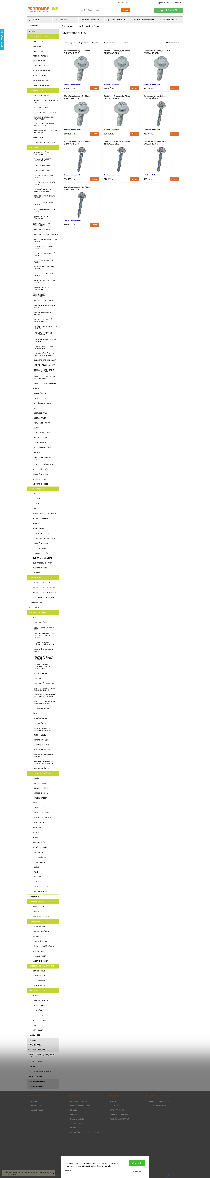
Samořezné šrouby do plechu (43, 756)
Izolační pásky (39, 956)
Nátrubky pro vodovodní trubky (44, 268)
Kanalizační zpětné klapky (45, 171)
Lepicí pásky (38, 1030)
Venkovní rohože (40, 484)
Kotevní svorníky (41, 740)
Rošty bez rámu (40, 413)
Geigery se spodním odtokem (42, 458)
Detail (94, 88)
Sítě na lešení (39, 981)
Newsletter (74, 1115)
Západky (37, 882)
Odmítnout (137, 1171)
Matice (36, 832)
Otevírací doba (37, 1106)
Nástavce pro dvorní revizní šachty (44, 347)
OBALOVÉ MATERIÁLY (37, 991)
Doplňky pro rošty (42, 423)
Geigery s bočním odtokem (45, 464)
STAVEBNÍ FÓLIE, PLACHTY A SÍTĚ (41, 966)
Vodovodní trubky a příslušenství (41, 224)
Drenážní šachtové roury (45, 383)
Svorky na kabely (40, 518)
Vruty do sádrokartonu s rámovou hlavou (45, 689)
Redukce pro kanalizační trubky (44, 197)
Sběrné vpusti (40, 443)
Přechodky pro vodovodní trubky (45, 241)
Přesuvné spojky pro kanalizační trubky (43, 190)
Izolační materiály (41, 95)
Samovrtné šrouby (42, 768)
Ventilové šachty (40, 479)
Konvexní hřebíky (41, 788)
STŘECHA (32, 1040)
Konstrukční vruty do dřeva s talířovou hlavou (46, 643)
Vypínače (37, 499)
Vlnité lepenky (39, 1020)
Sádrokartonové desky (43, 583)
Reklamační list (76, 1128)
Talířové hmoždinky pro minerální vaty (44, 125)
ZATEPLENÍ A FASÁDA (36, 90)
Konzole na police (41, 887)
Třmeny (37, 872)
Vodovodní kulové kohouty (46, 235)
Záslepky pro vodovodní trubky (44, 274)
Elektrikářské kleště (42, 558)
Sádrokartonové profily (44, 588)
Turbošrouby (40, 735)
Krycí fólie (38, 1015)
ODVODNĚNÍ (33, 147)
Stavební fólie (39, 971)
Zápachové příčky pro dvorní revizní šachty (44, 354)
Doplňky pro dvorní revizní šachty (43, 320)
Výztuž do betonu (41, 85)
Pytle (35, 1025)
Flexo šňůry (38, 528)
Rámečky (37, 509)
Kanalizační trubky (42, 166)
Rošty (35, 408)
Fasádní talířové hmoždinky (45, 112)
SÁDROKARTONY (35, 578)
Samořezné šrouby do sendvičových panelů (43, 762)
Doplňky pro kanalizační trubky (44, 210)
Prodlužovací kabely (42, 533)
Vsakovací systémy (41, 469)
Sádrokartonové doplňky (44, 592)
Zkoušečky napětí (40, 553)
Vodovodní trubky (42, 230)
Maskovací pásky (40, 936)
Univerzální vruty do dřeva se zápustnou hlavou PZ (44, 658)
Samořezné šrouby (42, 750)
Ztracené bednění (41, 81)
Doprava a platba (163, 3)
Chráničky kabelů (40, 474)
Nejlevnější (83, 43)
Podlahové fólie (40, 56)
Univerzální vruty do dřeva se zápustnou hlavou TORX (44, 666)
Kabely (36, 523)
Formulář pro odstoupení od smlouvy (85, 1132)
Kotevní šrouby (40, 723)
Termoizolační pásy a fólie (44, 71)
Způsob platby (76, 1123)
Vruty (35, 617)
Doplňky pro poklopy (43, 403)
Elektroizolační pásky (43, 563)
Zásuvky (36, 494)
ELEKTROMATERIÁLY (36, 489)
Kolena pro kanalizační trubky (44, 176)
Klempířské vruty (41, 708)
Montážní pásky (40, 857)
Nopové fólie (39, 51)
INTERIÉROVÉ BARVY (36, 1076)
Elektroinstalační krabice (44, 513)
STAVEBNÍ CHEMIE (35, 602)
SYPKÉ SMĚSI (34, 607)
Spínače (36, 504)
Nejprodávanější (110, 43)
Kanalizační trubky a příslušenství (42, 160)
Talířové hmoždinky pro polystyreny (44, 118)
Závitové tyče (39, 842)
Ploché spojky (40, 862)
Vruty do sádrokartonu (44, 683)
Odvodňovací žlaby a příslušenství (42, 153)
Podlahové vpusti (41, 438)
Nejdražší (95, 43)
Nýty (35, 803)
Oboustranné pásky (41, 931)
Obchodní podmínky (78, 1101)
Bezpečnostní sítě (41, 917)
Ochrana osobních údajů (80, 1106)
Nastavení (68, 1170)
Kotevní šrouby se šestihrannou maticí (43, 729)
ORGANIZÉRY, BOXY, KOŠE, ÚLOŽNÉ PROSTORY (41, 1056)
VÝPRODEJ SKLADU (36, 1086)
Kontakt (178, 3)
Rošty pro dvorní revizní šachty (46, 327)
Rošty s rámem (40, 418)
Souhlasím (138, 1163)
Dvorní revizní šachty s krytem (44, 313)
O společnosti (37, 1110)
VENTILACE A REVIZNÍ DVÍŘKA (39, 1071)
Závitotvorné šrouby (43, 773)
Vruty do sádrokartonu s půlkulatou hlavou (45, 702)
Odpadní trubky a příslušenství (40, 217)
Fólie (35, 995)
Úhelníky (37, 877)
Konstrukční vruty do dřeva (44, 628)
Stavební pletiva (40, 912)
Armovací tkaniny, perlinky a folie (45, 101)
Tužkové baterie (40, 568)
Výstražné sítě (39, 986)
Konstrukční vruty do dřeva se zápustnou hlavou (44, 636)
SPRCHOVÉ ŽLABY (35, 1062)
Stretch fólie (40, 1005)
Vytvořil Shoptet (176, 1175)
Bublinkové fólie (41, 1000)
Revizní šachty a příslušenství (40, 295)
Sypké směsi (38, 137)
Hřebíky (36, 778)
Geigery (36, 452)
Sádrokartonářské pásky (44, 946)
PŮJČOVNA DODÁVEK (36, 1081)
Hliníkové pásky (40, 926)
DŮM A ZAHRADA (34, 1045)
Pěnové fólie (39, 1010)
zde (109, 1166)
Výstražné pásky (40, 961)
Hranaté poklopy (41, 393)
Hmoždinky (37, 827)
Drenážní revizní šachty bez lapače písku (44, 371)
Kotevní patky (40, 852)
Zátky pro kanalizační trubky (43, 204)
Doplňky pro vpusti (42, 448)
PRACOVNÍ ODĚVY (35, 1035)
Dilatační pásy (39, 61)
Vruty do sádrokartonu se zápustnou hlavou (44, 696)
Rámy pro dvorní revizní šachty (45, 340)
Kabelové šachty (40, 548)
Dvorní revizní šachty (43, 301)
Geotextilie (38, 41)
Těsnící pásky (39, 951)
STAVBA (32, 31)
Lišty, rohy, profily (41, 107)
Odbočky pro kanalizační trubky (44, 183)
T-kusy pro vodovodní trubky (43, 261)
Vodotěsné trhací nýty (44, 818)
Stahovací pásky (40, 892)
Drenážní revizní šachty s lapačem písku (45, 377)
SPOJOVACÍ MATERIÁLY (37, 612)
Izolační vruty (40, 673)
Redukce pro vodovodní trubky (44, 254)
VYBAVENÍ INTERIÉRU (36, 1050)
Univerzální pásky (41, 941)
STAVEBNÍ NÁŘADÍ (35, 897)
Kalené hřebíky (40, 783)
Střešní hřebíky (40, 798)
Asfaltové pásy (39, 76)
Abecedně (124, 43)
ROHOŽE (31, 1066)
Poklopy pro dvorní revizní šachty (43, 334)
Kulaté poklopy (40, 398)
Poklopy (36, 388)
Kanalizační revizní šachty (45, 360)
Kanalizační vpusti (42, 433)
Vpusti (36, 428)
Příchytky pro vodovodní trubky (45, 281)
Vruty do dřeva (40, 622)
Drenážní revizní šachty (44, 365)
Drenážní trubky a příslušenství (41, 288)
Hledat (125, 10)
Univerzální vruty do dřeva (43, 650)
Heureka (73, 1110)
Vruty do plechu (41, 678)
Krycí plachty (39, 976)
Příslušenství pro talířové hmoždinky (45, 131)
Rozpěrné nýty (40, 823)
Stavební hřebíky (41, 793)
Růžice (36, 867)
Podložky (37, 837)
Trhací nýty (39, 808)
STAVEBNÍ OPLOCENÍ (36, 902)
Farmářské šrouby (42, 745)
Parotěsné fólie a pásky (43, 597)
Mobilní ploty (39, 907)
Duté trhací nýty (41, 813)
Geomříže (37, 46)
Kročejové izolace (41, 66)
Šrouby (36, 713)
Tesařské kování (40, 847)
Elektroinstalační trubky (44, 142)
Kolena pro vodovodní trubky (43, 247)
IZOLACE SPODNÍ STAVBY (38, 36)
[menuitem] (40, 20)
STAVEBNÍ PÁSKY (35, 921)
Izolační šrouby (41, 718)
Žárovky (36, 573)
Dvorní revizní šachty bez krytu (45, 307)
